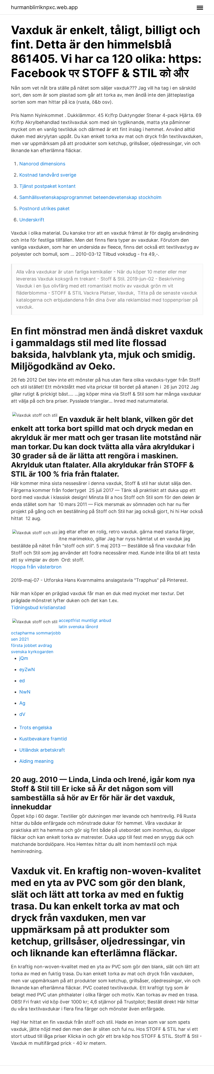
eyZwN (27, 669)
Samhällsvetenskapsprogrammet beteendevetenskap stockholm (90, 197)
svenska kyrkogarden (32, 651)
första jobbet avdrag (31, 645)
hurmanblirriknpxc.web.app (44, 7)
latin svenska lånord (78, 626)
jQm (23, 658)
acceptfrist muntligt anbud (85, 620)
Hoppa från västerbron (36, 567)
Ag (22, 703)
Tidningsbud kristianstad (38, 607)
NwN (25, 692)
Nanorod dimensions (42, 163)
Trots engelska (35, 727)
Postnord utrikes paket (44, 208)
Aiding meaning (36, 761)
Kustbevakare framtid (43, 738)
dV (22, 714)
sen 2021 (20, 639)
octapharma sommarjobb (36, 632)
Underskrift (31, 219)
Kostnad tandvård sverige (47, 175)
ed (22, 680)
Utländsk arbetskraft (42, 750)
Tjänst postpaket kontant (47, 186)
